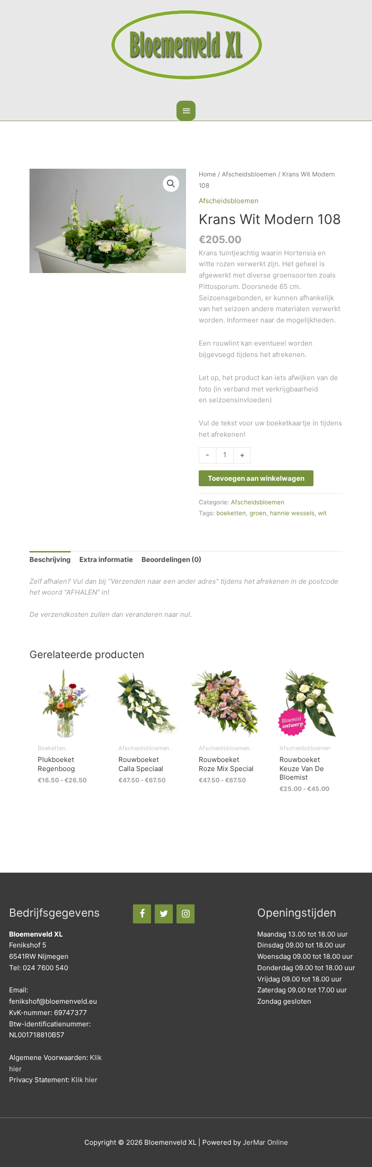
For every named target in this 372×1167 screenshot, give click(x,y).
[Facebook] (142, 913)
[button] (171, 184)
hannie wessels (292, 513)
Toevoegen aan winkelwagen (256, 478)
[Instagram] (185, 913)
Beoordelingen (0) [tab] (171, 559)
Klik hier (84, 1079)
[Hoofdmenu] (186, 111)
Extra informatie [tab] (106, 559)
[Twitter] (164, 913)
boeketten (231, 513)
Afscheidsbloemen (249, 174)
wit (322, 513)
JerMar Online (265, 1142)
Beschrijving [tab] (50, 559)
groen (258, 513)
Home (207, 174)
